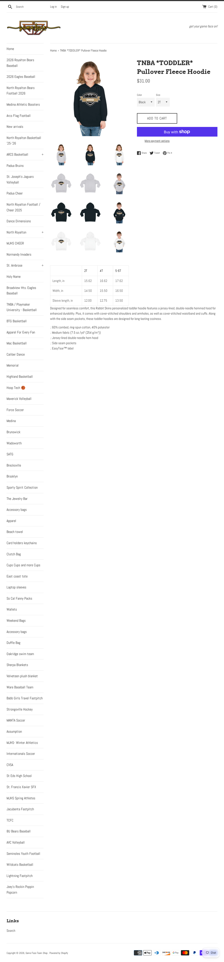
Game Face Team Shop (37, 953)
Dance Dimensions (19, 221)
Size (158, 95)
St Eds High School (19, 775)
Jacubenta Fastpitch (20, 809)
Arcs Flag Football (19, 115)
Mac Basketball (17, 343)
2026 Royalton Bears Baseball (20, 63)
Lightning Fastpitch (20, 875)
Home (10, 48)
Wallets (12, 609)
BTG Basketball (17, 321)
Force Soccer (15, 410)
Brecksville (14, 465)
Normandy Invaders (19, 254)
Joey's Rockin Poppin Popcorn (20, 889)
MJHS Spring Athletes (21, 798)
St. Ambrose (25, 265)
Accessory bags (17, 509)
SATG (10, 454)
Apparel (11, 520)
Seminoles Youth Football (23, 853)
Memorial (13, 365)
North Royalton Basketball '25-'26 (24, 140)
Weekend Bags (16, 620)
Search (11, 930)
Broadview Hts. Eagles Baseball (21, 290)
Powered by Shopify (58, 953)
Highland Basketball (20, 376)
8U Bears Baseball (19, 831)
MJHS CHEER (15, 243)
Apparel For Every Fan (21, 332)
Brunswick (13, 432)
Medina (11, 421)
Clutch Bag (14, 554)
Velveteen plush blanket (22, 676)
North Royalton (25, 232)
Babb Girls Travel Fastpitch (25, 698)
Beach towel (15, 531)
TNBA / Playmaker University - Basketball (22, 307)
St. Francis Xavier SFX (21, 787)
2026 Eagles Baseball (21, 76)
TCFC (10, 820)
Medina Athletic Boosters (23, 104)
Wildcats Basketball (20, 864)
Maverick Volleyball (19, 398)
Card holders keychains (22, 543)
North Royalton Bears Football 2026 (21, 91)
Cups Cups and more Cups (23, 565)
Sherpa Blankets (17, 665)
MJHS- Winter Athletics (22, 742)
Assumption (14, 731)
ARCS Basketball (25, 154)
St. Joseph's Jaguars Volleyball (20, 179)
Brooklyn (12, 476)
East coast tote (17, 576)
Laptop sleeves (16, 587)
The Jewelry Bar (17, 498)
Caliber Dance (16, 354)
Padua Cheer (15, 193)
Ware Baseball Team (20, 687)
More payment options (157, 141)
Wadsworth (14, 443)
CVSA (10, 764)
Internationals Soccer (21, 753)
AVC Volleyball (16, 842)
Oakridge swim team (20, 654)
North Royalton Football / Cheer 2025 (23, 207)
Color (139, 95)
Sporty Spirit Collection (22, 487)
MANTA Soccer (16, 720)
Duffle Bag (13, 642)
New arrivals (15, 126)
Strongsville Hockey (20, 709)
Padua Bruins (15, 165)
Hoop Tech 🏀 (16, 387)
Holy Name (14, 276)
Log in (53, 7)
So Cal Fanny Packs (19, 598)
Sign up (65, 7)
